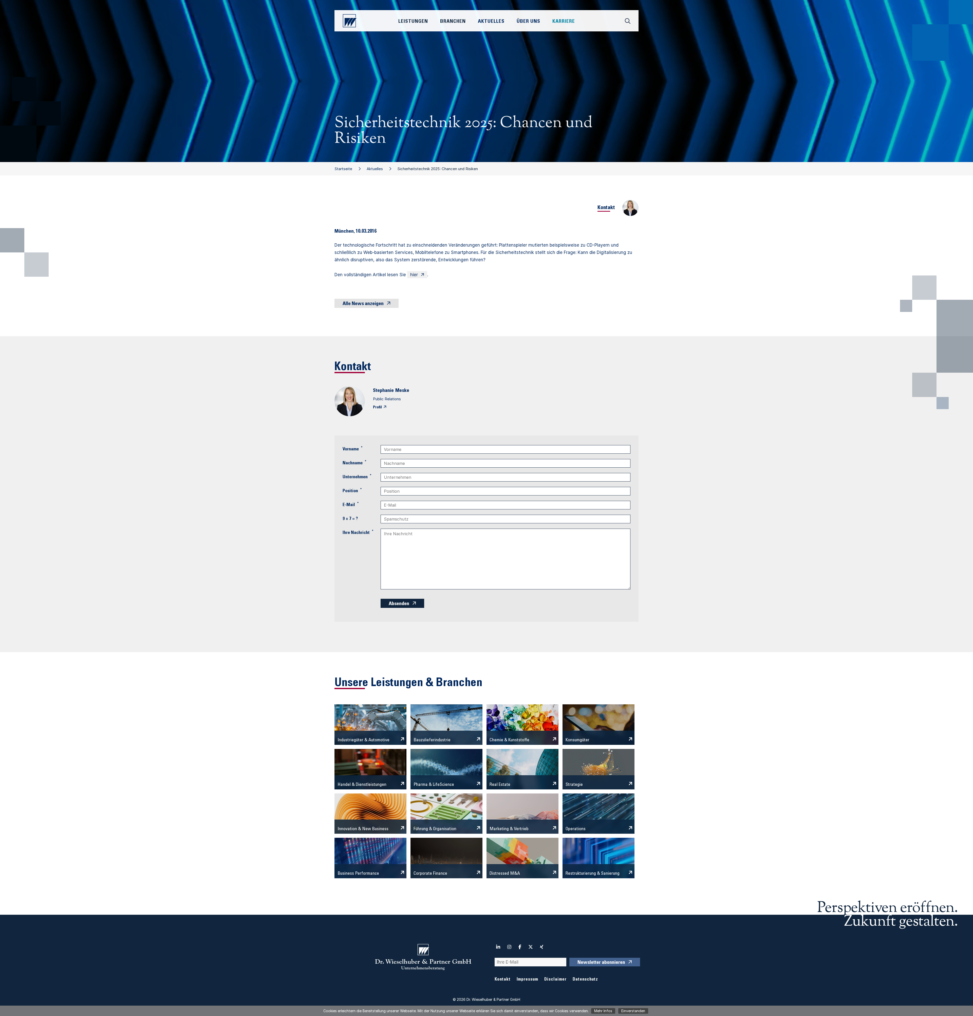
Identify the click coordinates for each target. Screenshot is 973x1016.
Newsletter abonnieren (601, 962)
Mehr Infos (603, 1011)
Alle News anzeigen (363, 304)
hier (414, 274)
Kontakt (503, 980)
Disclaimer (555, 980)
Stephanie (383, 390)
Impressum (527, 980)
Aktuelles (375, 168)
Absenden (399, 604)
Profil (377, 407)
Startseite (343, 168)
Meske (402, 390)
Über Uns (528, 21)
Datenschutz (585, 980)
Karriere (563, 21)
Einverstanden (633, 1011)
